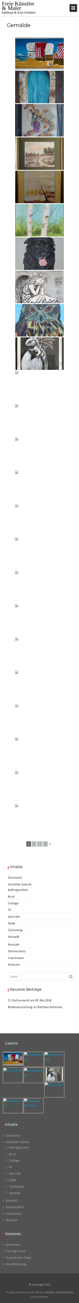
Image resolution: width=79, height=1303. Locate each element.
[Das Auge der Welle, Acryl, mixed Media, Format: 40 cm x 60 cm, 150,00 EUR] (39, 620)
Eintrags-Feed (16, 1251)
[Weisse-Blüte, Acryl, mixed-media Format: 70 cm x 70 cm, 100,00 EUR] (39, 687)
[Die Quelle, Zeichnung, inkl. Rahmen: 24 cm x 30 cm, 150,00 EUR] (39, 553)
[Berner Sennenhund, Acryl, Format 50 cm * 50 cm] (39, 253)
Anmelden (13, 1244)
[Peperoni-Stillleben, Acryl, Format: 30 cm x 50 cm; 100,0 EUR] (39, 653)
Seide (11, 923)
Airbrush (14, 964)
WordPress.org (16, 1264)
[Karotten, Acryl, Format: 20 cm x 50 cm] (39, 520)
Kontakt (14, 944)
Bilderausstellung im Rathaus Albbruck (35, 1007)
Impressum (16, 958)
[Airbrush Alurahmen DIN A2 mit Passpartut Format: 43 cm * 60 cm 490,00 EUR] (39, 353)
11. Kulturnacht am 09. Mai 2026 (29, 1000)
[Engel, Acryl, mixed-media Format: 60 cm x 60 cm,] (39, 287)
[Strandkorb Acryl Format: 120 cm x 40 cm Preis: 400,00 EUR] (39, 53)
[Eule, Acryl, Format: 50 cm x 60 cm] (39, 320)
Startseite (15, 877)
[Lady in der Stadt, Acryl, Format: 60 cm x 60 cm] (39, 587)
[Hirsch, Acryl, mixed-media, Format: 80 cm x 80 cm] (39, 453)
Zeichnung (15, 930)
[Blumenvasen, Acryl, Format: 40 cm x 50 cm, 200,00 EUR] (39, 720)
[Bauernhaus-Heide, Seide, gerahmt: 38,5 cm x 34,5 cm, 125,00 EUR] (39, 153)
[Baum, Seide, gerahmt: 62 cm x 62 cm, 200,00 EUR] (39, 187)
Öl (9, 910)
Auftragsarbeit (18, 890)
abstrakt (14, 916)
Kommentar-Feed (18, 1257)
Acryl (11, 896)
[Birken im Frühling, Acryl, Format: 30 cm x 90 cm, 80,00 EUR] (39, 220)
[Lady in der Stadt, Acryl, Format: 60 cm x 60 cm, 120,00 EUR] (39, 820)
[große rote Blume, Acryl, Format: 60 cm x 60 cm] (39, 420)
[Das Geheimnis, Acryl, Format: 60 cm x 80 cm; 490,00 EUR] (39, 87)
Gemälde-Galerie (19, 884)
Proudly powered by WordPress (24, 1292)
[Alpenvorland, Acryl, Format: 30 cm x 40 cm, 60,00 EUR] (39, 787)
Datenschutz (17, 951)
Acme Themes (39, 1297)
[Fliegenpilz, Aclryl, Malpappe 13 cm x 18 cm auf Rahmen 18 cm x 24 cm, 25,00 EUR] (39, 387)
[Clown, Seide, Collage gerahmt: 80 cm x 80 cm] (39, 120)
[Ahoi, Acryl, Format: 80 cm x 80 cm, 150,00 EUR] (39, 753)
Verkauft (13, 937)
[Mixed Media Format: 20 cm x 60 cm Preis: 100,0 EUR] (39, 487)
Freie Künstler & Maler (18, 5)
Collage (13, 903)
